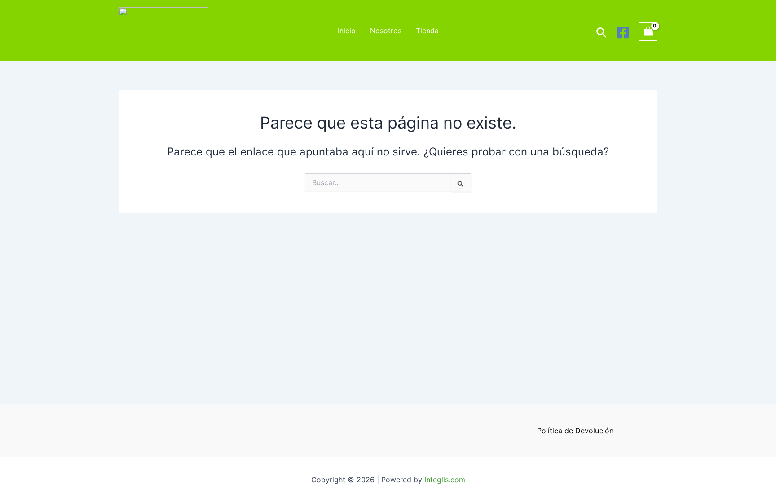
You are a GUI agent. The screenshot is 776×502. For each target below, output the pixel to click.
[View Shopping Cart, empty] (648, 31)
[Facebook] (623, 32)
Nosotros (385, 30)
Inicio (347, 30)
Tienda (427, 30)
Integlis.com (444, 479)
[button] (601, 33)
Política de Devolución (575, 430)
